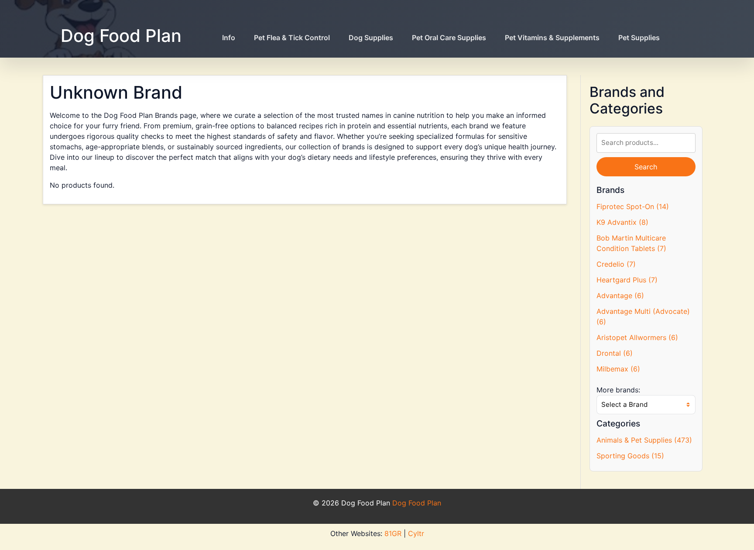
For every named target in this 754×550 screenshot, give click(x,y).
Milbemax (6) (618, 368)
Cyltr (416, 533)
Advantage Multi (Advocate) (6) (643, 316)
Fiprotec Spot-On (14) (632, 206)
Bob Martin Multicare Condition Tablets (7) (631, 243)
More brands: (618, 389)
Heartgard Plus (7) (627, 279)
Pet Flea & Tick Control (292, 37)
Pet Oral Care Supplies (449, 37)
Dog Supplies (371, 37)
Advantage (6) (620, 295)
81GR (392, 533)
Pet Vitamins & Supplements (552, 37)
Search (645, 166)
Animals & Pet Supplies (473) (644, 440)
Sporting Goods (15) (630, 455)
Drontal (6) (614, 353)
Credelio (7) (616, 264)
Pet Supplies (639, 37)
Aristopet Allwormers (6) (637, 337)
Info (228, 37)
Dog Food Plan (121, 35)
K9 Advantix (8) (622, 222)
